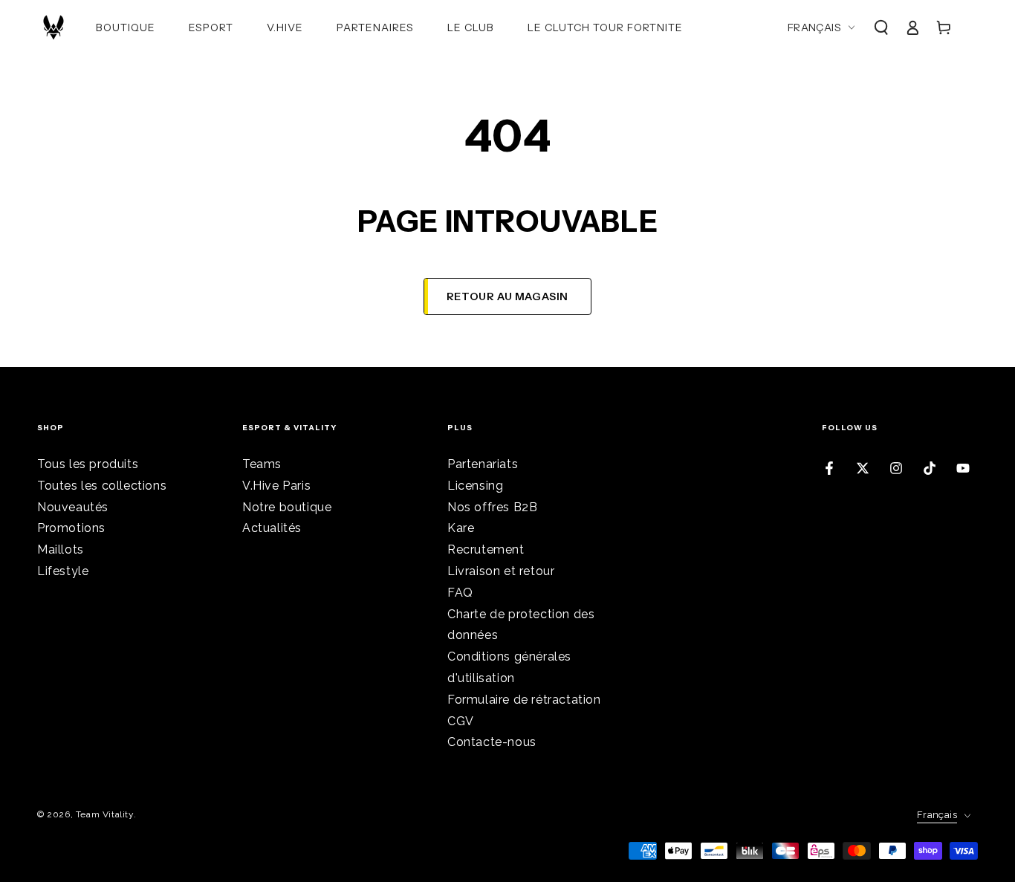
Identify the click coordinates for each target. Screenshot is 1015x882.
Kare (460, 528)
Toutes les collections (101, 486)
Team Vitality (105, 814)
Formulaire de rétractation (524, 700)
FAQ (460, 593)
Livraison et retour (500, 571)
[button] (881, 27)
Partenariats (482, 464)
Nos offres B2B (492, 507)
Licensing (475, 486)
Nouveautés (72, 507)
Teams (262, 464)
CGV (460, 721)
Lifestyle (62, 571)
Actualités (272, 528)
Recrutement (486, 549)
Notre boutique (286, 507)
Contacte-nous (491, 742)
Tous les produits (87, 464)
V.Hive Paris (276, 486)
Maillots (60, 549)
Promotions (71, 528)
